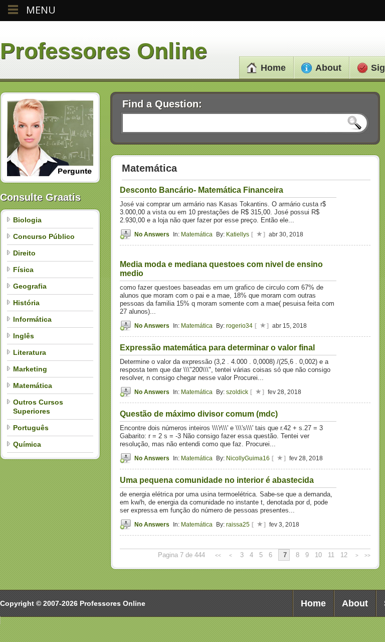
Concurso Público (44, 236)
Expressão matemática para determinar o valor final (217, 347)
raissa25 (238, 524)
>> (367, 555)
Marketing (30, 369)
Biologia (27, 220)
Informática (32, 319)
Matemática (32, 385)
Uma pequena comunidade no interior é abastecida (217, 480)
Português (31, 428)
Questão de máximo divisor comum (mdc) (199, 414)
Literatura (29, 352)
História (26, 303)
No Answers (151, 234)
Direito (24, 253)
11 (331, 555)
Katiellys (237, 234)
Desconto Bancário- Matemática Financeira (201, 190)
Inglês (23, 336)
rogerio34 (239, 325)
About (328, 68)
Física (23, 270)
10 (318, 555)
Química (27, 444)
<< (218, 555)
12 (343, 555)
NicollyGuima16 (248, 458)
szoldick (237, 392)
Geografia (30, 286)
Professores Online (103, 51)
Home (273, 68)
